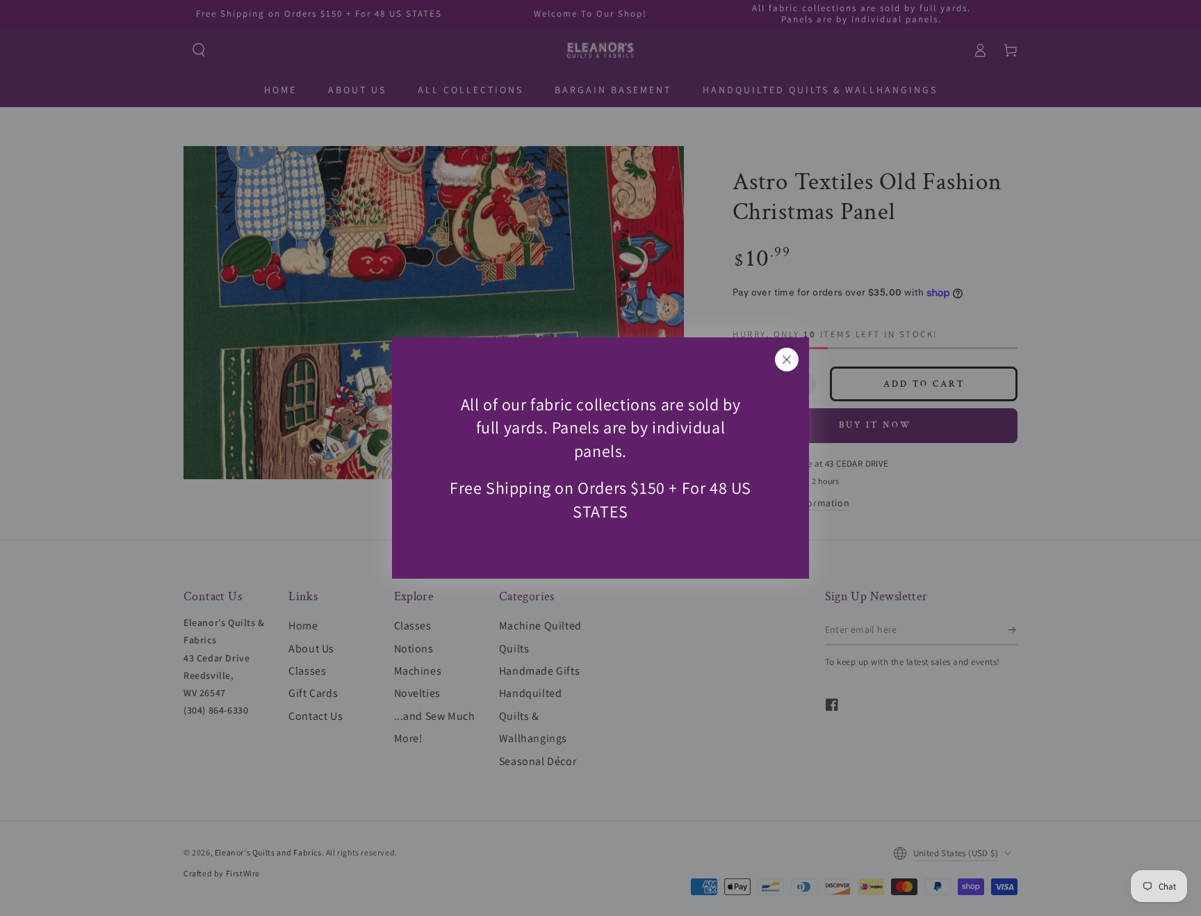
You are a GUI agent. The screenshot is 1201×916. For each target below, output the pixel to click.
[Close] (786, 359)
